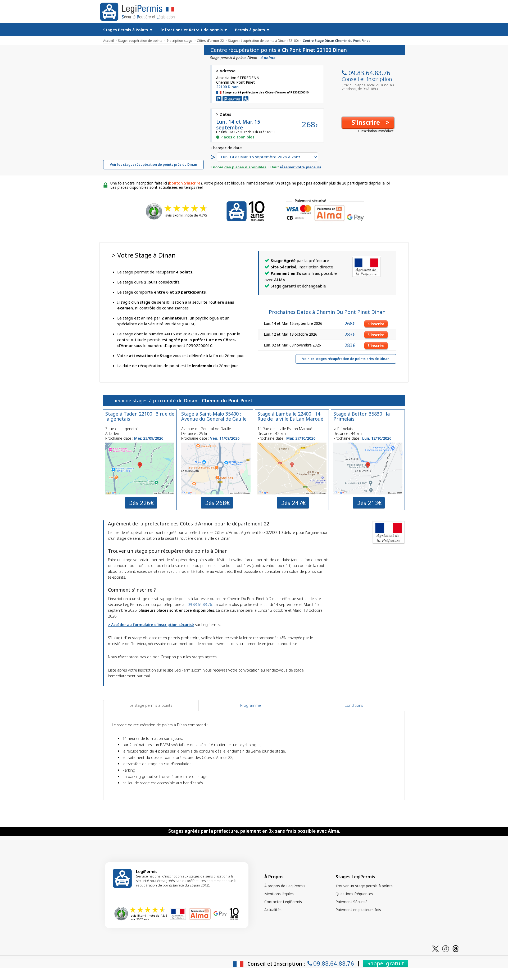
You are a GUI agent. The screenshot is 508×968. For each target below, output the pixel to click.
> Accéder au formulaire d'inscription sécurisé (151, 624)
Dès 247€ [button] (293, 503)
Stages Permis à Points (126, 29)
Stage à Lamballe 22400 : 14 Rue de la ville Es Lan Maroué (290, 416)
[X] (435, 948)
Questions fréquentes (354, 893)
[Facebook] (445, 948)
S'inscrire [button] (376, 323)
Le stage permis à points (150, 705)
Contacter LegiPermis (283, 901)
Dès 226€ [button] (141, 503)
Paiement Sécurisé (351, 901)
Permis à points (250, 29)
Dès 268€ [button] (217, 503)
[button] (367, 122)
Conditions (353, 705)
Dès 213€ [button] (369, 503)
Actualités (273, 909)
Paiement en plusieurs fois (358, 909)
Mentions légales (279, 893)
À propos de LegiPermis (284, 885)
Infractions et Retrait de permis (192, 29)
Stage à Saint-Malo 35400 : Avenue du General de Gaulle (214, 416)
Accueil (108, 40)
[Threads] (455, 948)
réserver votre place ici (300, 167)
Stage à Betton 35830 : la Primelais (361, 416)
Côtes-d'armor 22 (210, 40)
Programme (250, 705)
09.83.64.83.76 (369, 73)
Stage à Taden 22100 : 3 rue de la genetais (139, 416)
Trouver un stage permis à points (364, 885)
